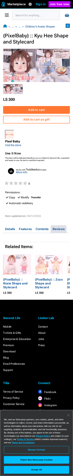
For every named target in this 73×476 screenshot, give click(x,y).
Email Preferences (14, 363)
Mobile (7, 326)
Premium (8, 345)
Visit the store (13, 145)
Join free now (59, 4)
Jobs (41, 339)
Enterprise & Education (17, 339)
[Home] (5, 26)
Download (9, 351)
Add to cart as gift (36, 119)
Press (41, 345)
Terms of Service (13, 391)
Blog (6, 357)
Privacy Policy (11, 397)
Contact (43, 326)
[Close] (68, 415)
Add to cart (36, 110)
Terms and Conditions (23, 442)
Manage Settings (36, 450)
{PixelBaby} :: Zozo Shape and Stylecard (49, 283)
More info (21, 172)
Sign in (41, 4)
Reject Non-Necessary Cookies (36, 460)
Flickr (47, 398)
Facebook (50, 392)
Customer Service (13, 404)
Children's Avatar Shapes (40, 26)
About (42, 332)
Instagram (50, 405)
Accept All (36, 469)
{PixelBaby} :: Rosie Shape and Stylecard (15, 283)
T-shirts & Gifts (12, 332)
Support (8, 370)
